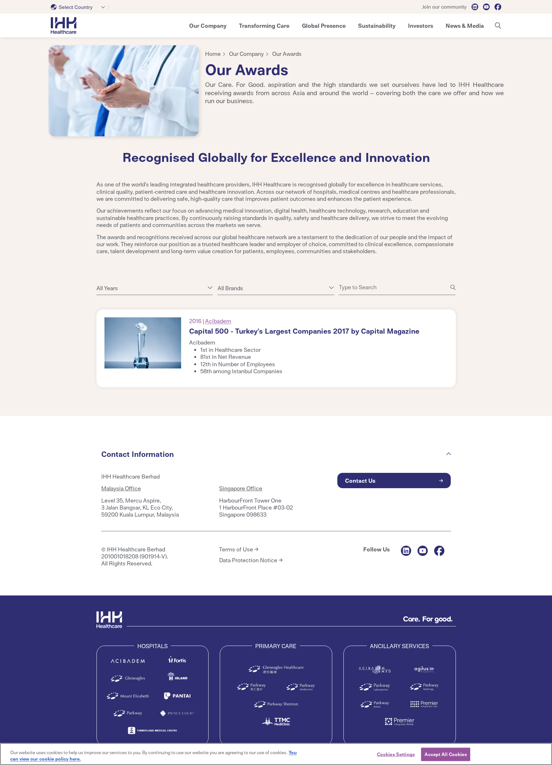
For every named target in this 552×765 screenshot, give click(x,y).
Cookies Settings (396, 754)
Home (213, 53)
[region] (276, 754)
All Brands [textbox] (230, 288)
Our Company (246, 53)
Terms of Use (236, 549)
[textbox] (73, 7)
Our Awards (287, 53)
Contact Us (360, 480)
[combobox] (79, 7)
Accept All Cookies (445, 754)
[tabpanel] (124, 90)
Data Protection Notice (248, 560)
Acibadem (218, 320)
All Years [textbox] (107, 288)
